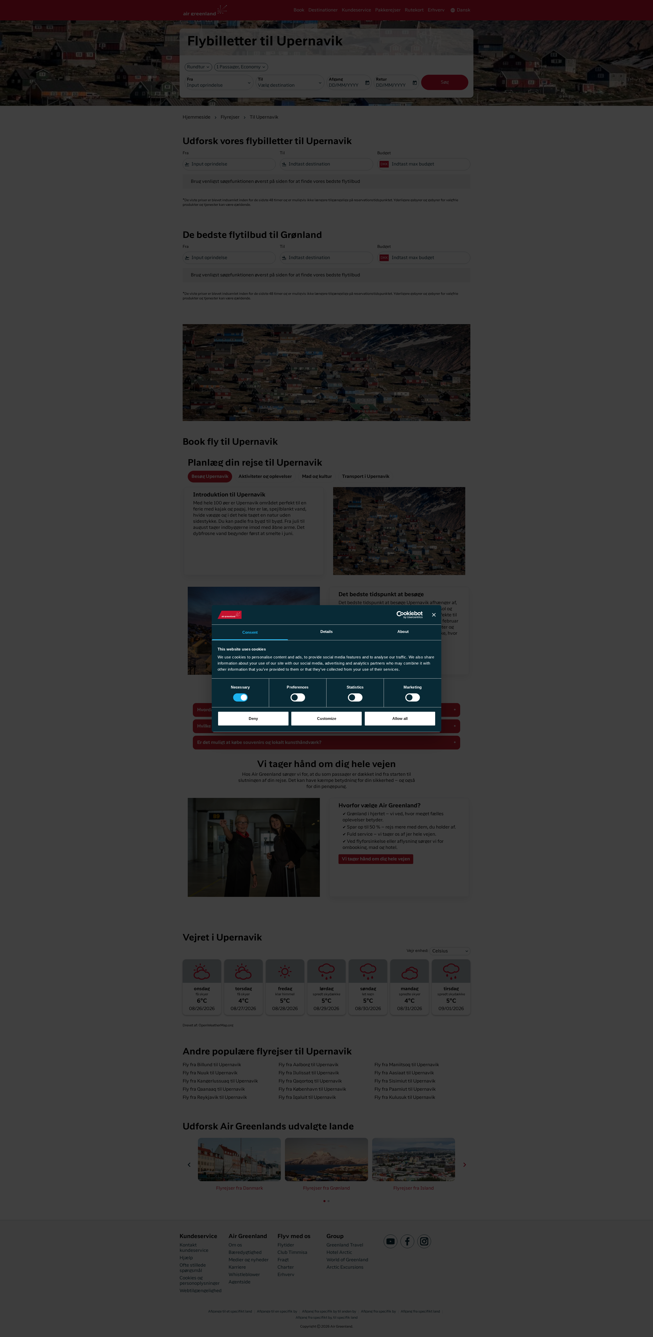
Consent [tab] (250, 632)
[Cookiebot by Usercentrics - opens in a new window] (400, 615)
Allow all (400, 718)
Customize (326, 718)
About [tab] (403, 631)
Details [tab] (326, 631)
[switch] (298, 697)
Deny (253, 718)
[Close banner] (434, 615)
